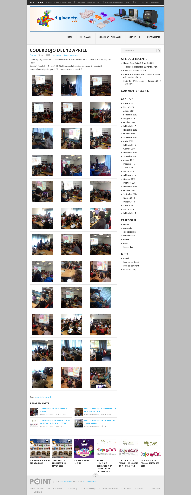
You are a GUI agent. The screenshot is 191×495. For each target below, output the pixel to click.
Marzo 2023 (128, 107)
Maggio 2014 (129, 202)
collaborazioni (129, 236)
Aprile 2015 (128, 168)
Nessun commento (71, 55)
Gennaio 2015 (129, 179)
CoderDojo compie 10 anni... (118, 2)
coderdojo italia (129, 232)
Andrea (33, 55)
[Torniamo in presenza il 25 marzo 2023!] (62, 448)
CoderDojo (72, 489)
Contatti (134, 37)
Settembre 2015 (130, 156)
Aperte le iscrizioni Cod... (147, 2)
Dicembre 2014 (129, 183)
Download (153, 37)
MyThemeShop (90, 482)
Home (69, 37)
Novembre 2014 (130, 187)
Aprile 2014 (128, 205)
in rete (126, 239)
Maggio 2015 (129, 164)
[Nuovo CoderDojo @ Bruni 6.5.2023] (40, 448)
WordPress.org (129, 269)
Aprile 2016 (128, 141)
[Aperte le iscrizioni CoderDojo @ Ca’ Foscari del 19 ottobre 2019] (106, 448)
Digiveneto (66, 482)
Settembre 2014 (130, 194)
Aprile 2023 (128, 103)
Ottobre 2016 (129, 134)
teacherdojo (128, 247)
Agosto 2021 (129, 111)
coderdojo (56, 55)
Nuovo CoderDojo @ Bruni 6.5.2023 (139, 63)
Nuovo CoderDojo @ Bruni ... (59, 2)
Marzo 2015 (128, 171)
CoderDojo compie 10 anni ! (135, 70)
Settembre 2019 (130, 115)
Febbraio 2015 (129, 175)
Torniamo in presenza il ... (89, 2)
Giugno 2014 (129, 198)
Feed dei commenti (131, 266)
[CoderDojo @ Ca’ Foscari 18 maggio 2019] (151, 448)
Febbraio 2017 (129, 126)
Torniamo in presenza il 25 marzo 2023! (140, 67)
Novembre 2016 (130, 130)
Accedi (126, 258)
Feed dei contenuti (131, 262)
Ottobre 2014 (129, 190)
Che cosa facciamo (110, 37)
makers (126, 243)
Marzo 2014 (128, 209)
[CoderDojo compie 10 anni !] (84, 448)
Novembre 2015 (130, 152)
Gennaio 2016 (129, 149)
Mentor (38, 492)
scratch (48, 397)
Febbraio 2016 (129, 145)
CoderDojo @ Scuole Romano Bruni (100, 489)
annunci (126, 224)
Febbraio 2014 (129, 213)
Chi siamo (85, 37)
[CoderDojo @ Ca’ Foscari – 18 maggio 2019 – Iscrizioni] (128, 448)
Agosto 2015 (129, 160)
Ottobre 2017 (129, 122)
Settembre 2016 (130, 137)
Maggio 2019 (129, 118)
